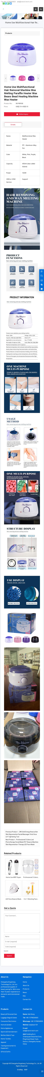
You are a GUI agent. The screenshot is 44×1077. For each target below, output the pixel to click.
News (25, 992)
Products (26, 989)
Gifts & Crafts (5, 1052)
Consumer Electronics (8, 1021)
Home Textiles (6, 1039)
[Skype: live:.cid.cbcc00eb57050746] (41, 285)
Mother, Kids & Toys (7, 1035)
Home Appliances (7, 1028)
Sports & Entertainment (9, 1032)
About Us (26, 985)
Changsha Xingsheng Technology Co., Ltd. (25, 1063)
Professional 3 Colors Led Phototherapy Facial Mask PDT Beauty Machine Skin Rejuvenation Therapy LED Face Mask (22, 842)
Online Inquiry (23, 114)
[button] (22, 14)
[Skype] (6, 3)
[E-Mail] (11, 3)
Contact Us (27, 999)
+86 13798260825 (9, 2)
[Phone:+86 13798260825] (41, 289)
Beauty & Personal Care (9, 1014)
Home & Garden (6, 1025)
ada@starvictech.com (24, 2)
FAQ (24, 996)
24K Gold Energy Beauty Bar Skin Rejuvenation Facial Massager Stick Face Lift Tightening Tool (22, 834)
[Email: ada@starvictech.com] (41, 280)
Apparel (3, 1042)
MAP (25, 1070)
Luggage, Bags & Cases (9, 1018)
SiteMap (20, 1070)
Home (25, 982)
